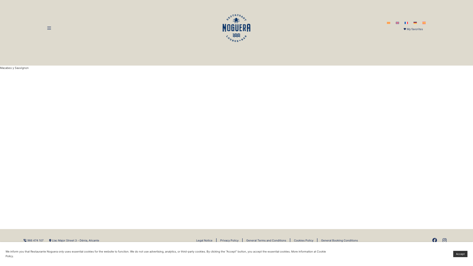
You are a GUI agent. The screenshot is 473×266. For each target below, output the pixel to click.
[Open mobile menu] (49, 28)
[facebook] (435, 240)
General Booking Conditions (339, 240)
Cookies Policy (303, 240)
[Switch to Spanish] (424, 23)
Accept (460, 253)
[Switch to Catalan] (388, 23)
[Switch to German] (415, 23)
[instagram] (444, 240)
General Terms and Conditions (266, 240)
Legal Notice (204, 240)
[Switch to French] (406, 23)
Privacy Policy (229, 240)
